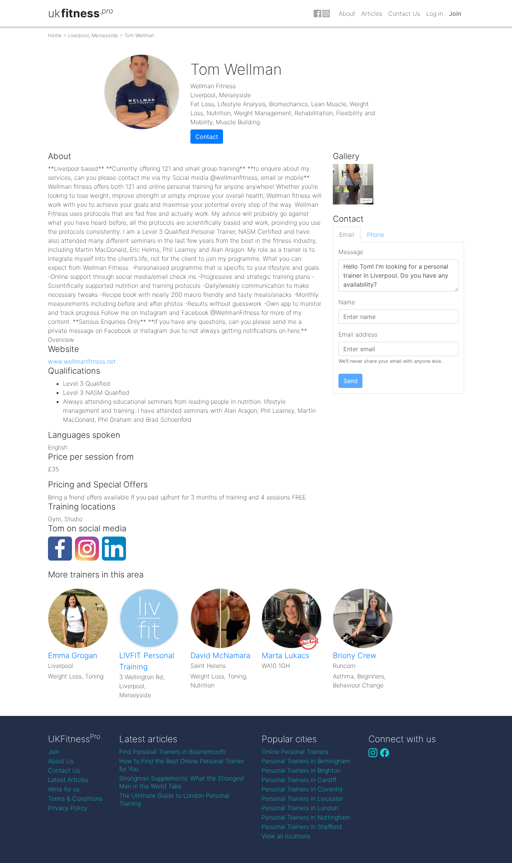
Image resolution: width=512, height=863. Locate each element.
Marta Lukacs (285, 655)
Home (55, 35)
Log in (434, 13)
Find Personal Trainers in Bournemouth (172, 751)
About (347, 13)
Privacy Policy (67, 808)
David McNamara (220, 655)
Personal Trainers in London (300, 808)
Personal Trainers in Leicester (302, 798)
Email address (357, 334)
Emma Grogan (72, 655)
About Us (61, 761)
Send (350, 381)
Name (346, 302)
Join (455, 13)
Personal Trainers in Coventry (302, 789)
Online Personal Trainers (295, 751)
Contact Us (404, 13)
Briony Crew (354, 655)
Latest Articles (68, 779)
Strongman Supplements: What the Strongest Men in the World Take (181, 782)
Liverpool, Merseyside (93, 35)
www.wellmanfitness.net (82, 361)
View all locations (286, 836)
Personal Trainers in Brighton (301, 770)
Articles (371, 13)
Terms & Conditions (75, 798)
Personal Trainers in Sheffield (302, 826)
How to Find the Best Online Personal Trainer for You (181, 765)
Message (350, 252)
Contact (206, 136)
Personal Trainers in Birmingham (306, 761)
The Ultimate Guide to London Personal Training (174, 799)
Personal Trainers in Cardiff (299, 779)
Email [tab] (346, 234)
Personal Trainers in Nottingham (306, 817)
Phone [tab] (375, 234)
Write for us (63, 789)
